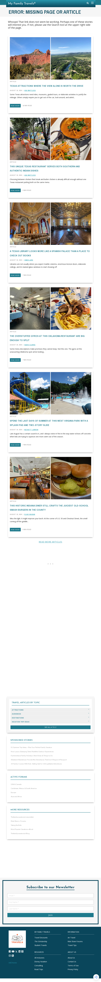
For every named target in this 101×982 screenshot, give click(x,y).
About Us (71, 958)
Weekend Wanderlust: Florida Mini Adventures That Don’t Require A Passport (39, 760)
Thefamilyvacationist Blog (20, 833)
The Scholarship (40, 941)
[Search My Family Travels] (88, 3)
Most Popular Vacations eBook (22, 829)
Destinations (18, 718)
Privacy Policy (73, 969)
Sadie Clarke (29, 345)
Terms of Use (73, 965)
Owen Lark (28, 260)
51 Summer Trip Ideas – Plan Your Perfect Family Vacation (31, 747)
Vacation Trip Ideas (20, 722)
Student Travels (40, 945)
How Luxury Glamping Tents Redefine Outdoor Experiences (32, 752)
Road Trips (38, 969)
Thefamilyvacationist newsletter (22, 817)
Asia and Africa (16, 796)
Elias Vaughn (29, 514)
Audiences (16, 714)
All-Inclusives (39, 958)
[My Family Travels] (17, 939)
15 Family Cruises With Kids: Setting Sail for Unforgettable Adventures (36, 764)
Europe (13, 792)
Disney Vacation (40, 961)
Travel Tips (72, 945)
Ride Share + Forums (18, 821)
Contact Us (72, 961)
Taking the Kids (16, 825)
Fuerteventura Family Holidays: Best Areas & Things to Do (32, 756)
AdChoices (13, 962)
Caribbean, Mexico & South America (24, 788)
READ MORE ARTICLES (50, 542)
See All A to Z (50, 727)
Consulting (38, 965)
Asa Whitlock (30, 91)
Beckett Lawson (31, 430)
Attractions (18, 710)
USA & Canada (16, 784)
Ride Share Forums (75, 941)
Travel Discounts (41, 937)
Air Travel (71, 937)
